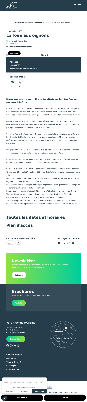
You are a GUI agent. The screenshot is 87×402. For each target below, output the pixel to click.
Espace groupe (12, 369)
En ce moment (28, 22)
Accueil (18, 22)
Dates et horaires (22, 398)
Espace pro (11, 366)
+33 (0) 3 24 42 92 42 (14, 327)
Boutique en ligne (14, 354)
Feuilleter (19, 303)
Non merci (9, 391)
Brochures (11, 358)
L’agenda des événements (45, 22)
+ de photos (14, 53)
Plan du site (57, 392)
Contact (65, 398)
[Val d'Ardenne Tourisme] (11, 5)
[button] (43, 217)
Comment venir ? (13, 362)
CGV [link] (50, 392)
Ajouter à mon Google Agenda (20, 47)
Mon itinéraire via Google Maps (23, 68)
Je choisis (24, 391)
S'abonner (19, 275)
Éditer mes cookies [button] (71, 392)
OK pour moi (39, 391)
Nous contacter (16, 339)
